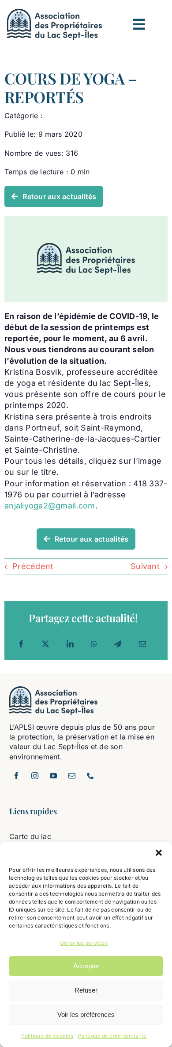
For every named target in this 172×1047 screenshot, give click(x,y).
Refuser (86, 990)
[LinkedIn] (70, 644)
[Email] (142, 644)
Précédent (32, 566)
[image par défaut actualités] (86, 219)
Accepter (86, 966)
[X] (45, 644)
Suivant (145, 566)
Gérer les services (84, 942)
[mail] (72, 776)
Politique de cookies (47, 1035)
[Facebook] (21, 644)
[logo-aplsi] (54, 12)
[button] (158, 852)
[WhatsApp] (93, 644)
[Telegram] (118, 644)
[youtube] (53, 776)
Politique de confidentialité (112, 1035)
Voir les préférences (86, 1014)
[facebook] (16, 776)
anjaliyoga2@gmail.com (49, 505)
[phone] (90, 776)
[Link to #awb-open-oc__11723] (139, 24)
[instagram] (35, 776)
